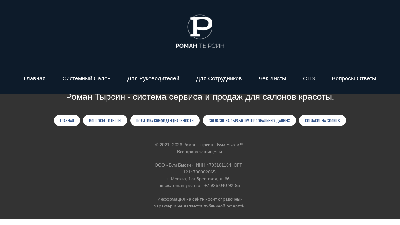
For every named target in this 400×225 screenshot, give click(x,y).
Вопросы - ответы (105, 120)
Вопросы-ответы (354, 78)
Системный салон (86, 78)
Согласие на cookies (322, 120)
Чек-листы (272, 78)
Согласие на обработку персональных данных (249, 120)
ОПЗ (309, 78)
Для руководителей (153, 78)
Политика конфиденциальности (165, 120)
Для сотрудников (219, 78)
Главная (35, 78)
